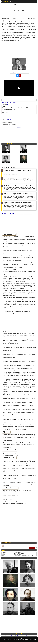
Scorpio (25, 9)
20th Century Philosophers (20, 635)
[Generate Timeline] (6, 543)
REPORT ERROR (32, 548)
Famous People (16, 640)
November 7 (17, 9)
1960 (10, 119)
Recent (23, 638)
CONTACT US (27, 639)
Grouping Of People (17, 638)
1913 (22, 9)
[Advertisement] (19, 14)
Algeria (9, 115)
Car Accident (11, 126)
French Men (12, 213)
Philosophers (12, 72)
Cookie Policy (16, 639)
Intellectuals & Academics (22, 72)
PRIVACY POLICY (22, 639)
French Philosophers (28, 213)
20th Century (3, 635)
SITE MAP (11, 639)
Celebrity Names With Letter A (10, 635)
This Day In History (6, 639)
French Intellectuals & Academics (8, 216)
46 (7, 104)
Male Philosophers (19, 213)
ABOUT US (32, 639)
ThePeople (7, 1)
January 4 (7, 119)
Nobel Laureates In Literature (7, 117)
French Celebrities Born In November (9, 102)
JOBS (35, 639)
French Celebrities (5, 213)
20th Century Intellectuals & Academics (31, 635)
